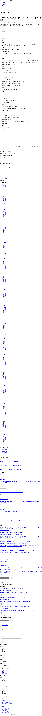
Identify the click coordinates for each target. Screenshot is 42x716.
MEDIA (4, 709)
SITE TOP (6, 713)
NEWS (5, 8)
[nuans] (11, 635)
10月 (5, 186)
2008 (3, 411)
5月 (4, 205)
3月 (4, 194)
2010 (3, 388)
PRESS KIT (6, 708)
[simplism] (11, 630)
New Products (4, 452)
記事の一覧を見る (3, 615)
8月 (4, 188)
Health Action (4, 451)
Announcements (4, 449)
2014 (3, 333)
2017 (3, 292)
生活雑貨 (3, 672)
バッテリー (4, 669)
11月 (5, 185)
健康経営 (3, 706)
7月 (4, 189)
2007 (3, 424)
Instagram (3, 4)
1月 (4, 196)
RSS (3, 5)
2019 (3, 265)
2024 (3, 197)
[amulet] (11, 633)
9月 (4, 187)
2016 (3, 306)
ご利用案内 (4, 704)
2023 (3, 211)
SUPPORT (5, 711)
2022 (3, 225)
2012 (3, 361)
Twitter (3, 3)
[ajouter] (11, 640)
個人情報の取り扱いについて (7, 702)
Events (3, 450)
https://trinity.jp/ (5, 157)
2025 (3, 184)
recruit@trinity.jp (34, 24)
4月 (4, 193)
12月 (5, 198)
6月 (4, 204)
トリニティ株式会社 (7, 161)
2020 (3, 252)
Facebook (3, 2)
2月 (4, 195)
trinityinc (4, 159)
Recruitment (4, 454)
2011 (3, 375)
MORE (1, 574)
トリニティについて (5, 705)
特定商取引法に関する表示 (7, 703)
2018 (3, 278)
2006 (3, 436)
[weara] (11, 642)
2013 (3, 347)
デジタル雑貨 (4, 673)
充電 (3, 670)
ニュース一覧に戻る (3, 178)
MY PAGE (5, 712)
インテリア (4, 671)
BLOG (4, 9)
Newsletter (4, 453)
